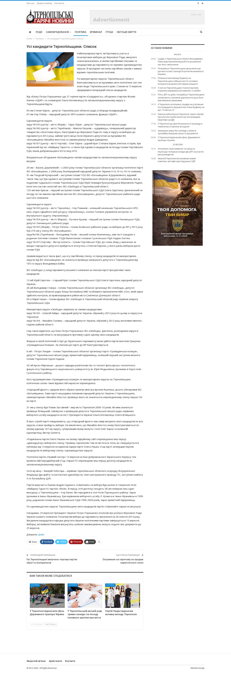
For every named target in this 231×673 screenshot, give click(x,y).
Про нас (30, 3)
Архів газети (55, 661)
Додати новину (44, 3)
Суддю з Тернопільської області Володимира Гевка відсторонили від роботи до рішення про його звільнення (180, 61)
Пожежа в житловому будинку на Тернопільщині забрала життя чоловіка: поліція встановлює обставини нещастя (178, 81)
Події (39, 32)
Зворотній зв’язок (36, 661)
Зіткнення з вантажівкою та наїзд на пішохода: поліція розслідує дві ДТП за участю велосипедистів (181, 151)
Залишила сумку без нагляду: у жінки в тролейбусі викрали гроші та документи (178, 132)
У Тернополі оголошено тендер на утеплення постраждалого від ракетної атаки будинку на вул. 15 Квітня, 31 (181, 107)
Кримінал (96, 32)
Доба (41, 534)
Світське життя (126, 32)
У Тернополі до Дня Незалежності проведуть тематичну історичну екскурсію (180, 125)
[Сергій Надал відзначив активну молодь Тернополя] (122, 595)
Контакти (59, 3)
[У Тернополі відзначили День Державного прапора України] (47, 595)
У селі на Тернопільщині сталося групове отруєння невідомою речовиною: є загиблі (179, 89)
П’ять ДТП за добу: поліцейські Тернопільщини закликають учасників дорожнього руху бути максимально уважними (181, 97)
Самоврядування (57, 32)
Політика (80, 32)
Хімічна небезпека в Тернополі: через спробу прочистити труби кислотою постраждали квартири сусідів (181, 117)
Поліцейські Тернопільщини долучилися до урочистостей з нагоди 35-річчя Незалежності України (181, 71)
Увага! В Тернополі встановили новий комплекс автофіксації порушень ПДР (177, 160)
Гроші (109, 32)
